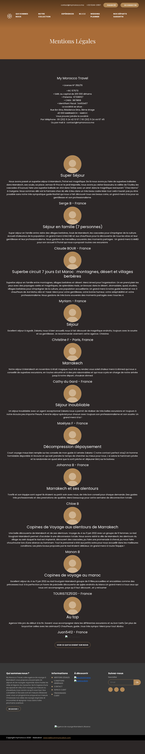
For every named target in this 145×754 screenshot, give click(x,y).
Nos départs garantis (120, 15)
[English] (45, 4)
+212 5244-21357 (94, 5)
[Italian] (56, 4)
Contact (58, 686)
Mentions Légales (62, 677)
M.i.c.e (82, 13)
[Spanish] (40, 4)
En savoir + (13, 709)
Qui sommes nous (22, 15)
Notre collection (44, 15)
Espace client (60, 690)
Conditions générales (59, 681)
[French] (34, 4)
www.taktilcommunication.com (57, 737)
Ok (137, 682)
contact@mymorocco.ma (72, 5)
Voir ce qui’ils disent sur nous (72, 645)
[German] (51, 4)
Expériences (67, 13)
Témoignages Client (60, 694)
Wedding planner (95, 15)
